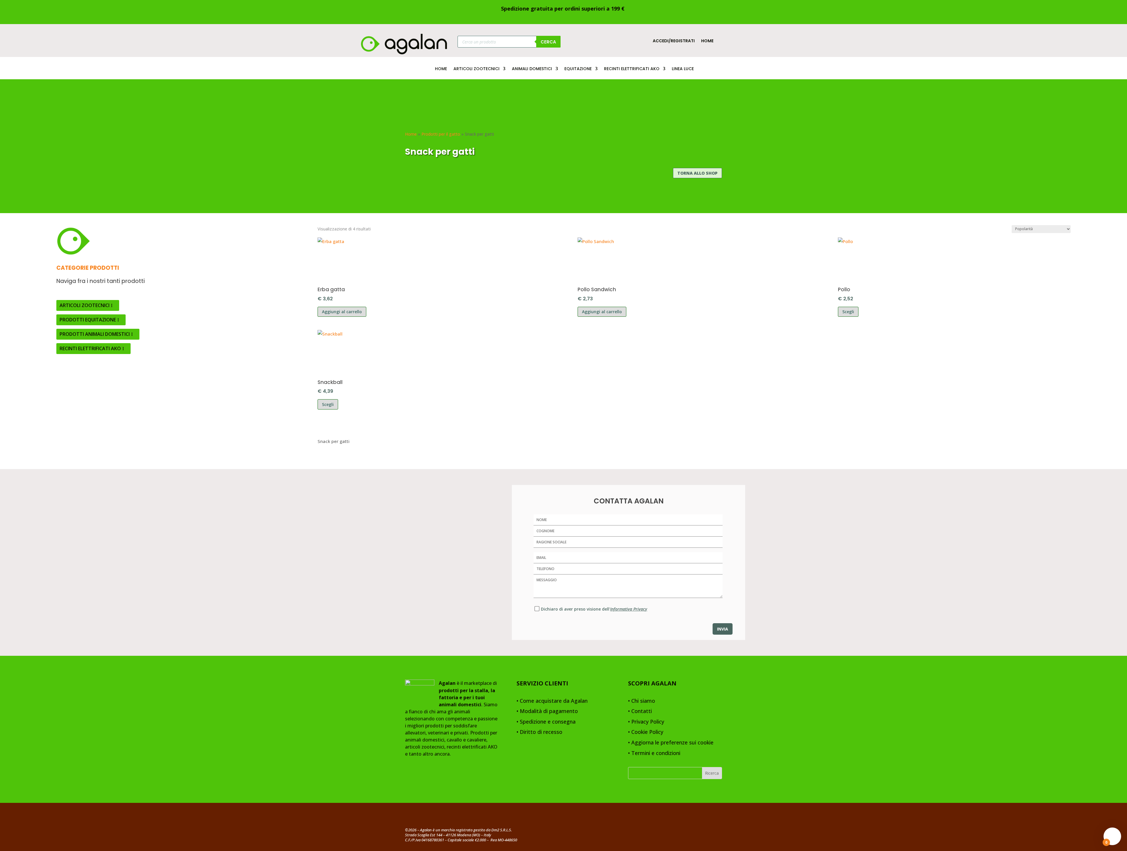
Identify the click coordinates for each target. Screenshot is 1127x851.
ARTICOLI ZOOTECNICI (476, 69)
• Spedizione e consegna (546, 722)
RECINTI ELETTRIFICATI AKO (631, 69)
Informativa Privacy (628, 609)
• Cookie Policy (645, 732)
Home (707, 41)
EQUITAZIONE (578, 69)
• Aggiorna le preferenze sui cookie (670, 743)
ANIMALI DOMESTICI (532, 69)
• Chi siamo (641, 701)
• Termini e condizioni (654, 753)
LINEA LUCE (683, 69)
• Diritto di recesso (539, 732)
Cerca (548, 42)
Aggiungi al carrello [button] (342, 311)
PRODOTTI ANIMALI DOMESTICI (95, 334)
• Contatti (640, 711)
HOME (441, 69)
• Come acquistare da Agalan (552, 701)
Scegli (848, 311)
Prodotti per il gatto (440, 134)
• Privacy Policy (646, 722)
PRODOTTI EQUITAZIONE (88, 319)
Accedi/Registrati (674, 41)
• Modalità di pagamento (547, 711)
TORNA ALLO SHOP (697, 173)
